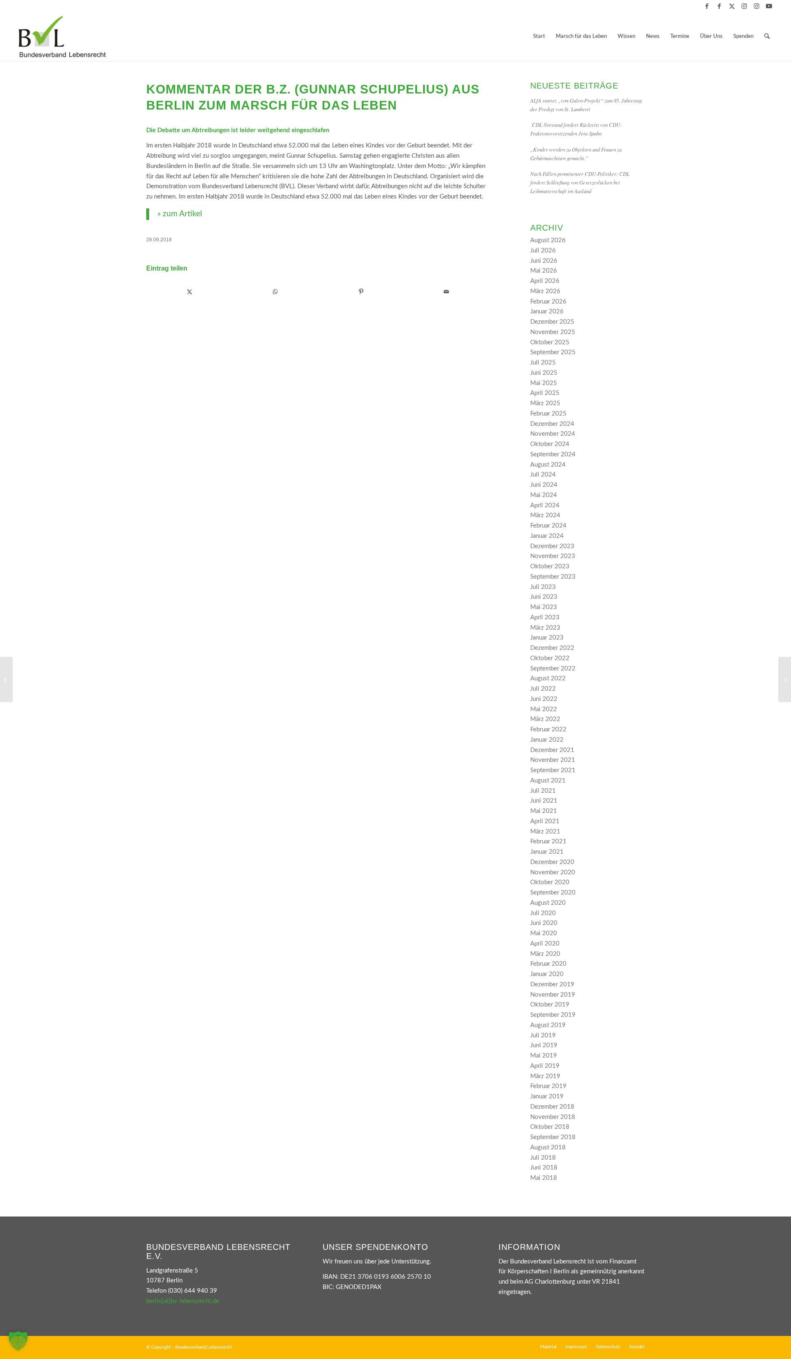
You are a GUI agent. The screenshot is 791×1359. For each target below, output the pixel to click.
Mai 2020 (543, 933)
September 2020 (553, 893)
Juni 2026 (543, 261)
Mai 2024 (543, 495)
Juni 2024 (543, 485)
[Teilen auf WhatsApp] (275, 292)
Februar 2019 (548, 1086)
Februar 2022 (548, 729)
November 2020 (552, 872)
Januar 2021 (547, 852)
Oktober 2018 (549, 1127)
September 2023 (553, 577)
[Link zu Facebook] (707, 6)
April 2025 (544, 393)
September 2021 (553, 770)
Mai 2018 (543, 1178)
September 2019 (553, 1015)
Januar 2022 (547, 740)
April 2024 (544, 505)
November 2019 (552, 995)
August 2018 (548, 1147)
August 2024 (548, 465)
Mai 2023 (543, 607)
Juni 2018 (543, 1168)
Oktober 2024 (549, 444)
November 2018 (552, 1117)
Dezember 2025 (552, 322)
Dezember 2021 (552, 750)
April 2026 (544, 281)
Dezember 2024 (552, 424)
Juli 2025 (543, 363)
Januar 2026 (547, 311)
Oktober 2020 (549, 882)
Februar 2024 (548, 526)
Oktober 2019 (549, 1005)
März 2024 (545, 515)
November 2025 (552, 332)
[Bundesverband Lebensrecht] (62, 36)
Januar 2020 (547, 974)
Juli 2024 (543, 475)
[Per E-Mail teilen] (446, 292)
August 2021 (548, 781)
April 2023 (544, 617)
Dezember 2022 (552, 648)
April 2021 (544, 821)
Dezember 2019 (552, 984)
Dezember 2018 (552, 1107)
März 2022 (545, 719)
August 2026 (548, 240)
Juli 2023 (543, 587)
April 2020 (544, 944)
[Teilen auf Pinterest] (361, 292)
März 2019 (545, 1076)
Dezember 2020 (552, 862)
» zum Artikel (179, 214)
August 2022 (548, 678)
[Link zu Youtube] (769, 6)
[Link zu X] (732, 6)
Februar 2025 (548, 414)
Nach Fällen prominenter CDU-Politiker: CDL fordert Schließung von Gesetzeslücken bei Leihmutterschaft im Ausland (580, 182)
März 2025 (545, 403)
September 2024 (553, 454)
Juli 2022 (543, 689)
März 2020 (545, 954)
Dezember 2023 (552, 546)
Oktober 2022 (549, 658)
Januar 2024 (547, 536)
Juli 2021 (543, 791)
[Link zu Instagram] (744, 6)
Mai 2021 (543, 811)
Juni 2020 (543, 923)
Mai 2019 (543, 1056)
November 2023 (552, 556)
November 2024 (552, 434)
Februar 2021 (548, 841)
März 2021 (545, 832)
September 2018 (553, 1137)
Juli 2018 (543, 1158)
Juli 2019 (543, 1035)
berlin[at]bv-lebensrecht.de (182, 1301)
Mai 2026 (543, 271)
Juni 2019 (543, 1045)
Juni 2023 (543, 597)
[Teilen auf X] (189, 292)
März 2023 (545, 628)
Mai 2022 (543, 709)
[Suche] (767, 36)
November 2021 (552, 760)
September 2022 (553, 668)
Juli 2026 (543, 251)
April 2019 (544, 1066)
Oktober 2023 (549, 566)
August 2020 (548, 903)
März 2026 (545, 291)
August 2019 (548, 1025)
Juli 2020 (543, 913)
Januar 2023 (547, 638)
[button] (18, 1341)
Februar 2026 (548, 302)
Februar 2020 (548, 964)
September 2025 (553, 352)
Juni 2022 (543, 699)
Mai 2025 (543, 383)
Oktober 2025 (549, 342)
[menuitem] (539, 36)
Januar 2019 (547, 1096)
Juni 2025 (543, 373)
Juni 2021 (543, 801)
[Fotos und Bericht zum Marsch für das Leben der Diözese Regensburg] (6, 679)
